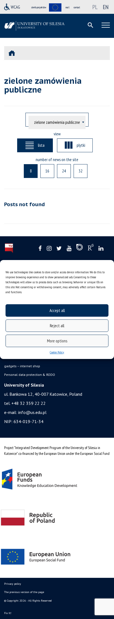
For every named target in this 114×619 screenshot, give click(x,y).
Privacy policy (12, 584)
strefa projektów (38, 7)
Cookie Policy (57, 352)
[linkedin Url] (101, 248)
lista (41, 145)
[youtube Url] (69, 248)
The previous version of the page (24, 592)
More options (57, 340)
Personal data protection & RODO (29, 375)
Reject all (57, 325)
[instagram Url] (49, 248)
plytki (81, 145)
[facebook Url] (40, 248)
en (105, 7)
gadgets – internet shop (22, 366)
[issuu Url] (79, 248)
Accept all (57, 310)
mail (67, 7)
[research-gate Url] (91, 248)
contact (77, 7)
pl (95, 7)
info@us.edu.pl (32, 412)
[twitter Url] (59, 248)
